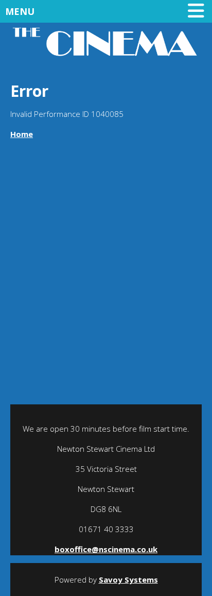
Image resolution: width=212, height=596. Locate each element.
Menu (19, 11)
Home (21, 134)
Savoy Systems (128, 579)
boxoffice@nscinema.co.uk (106, 549)
